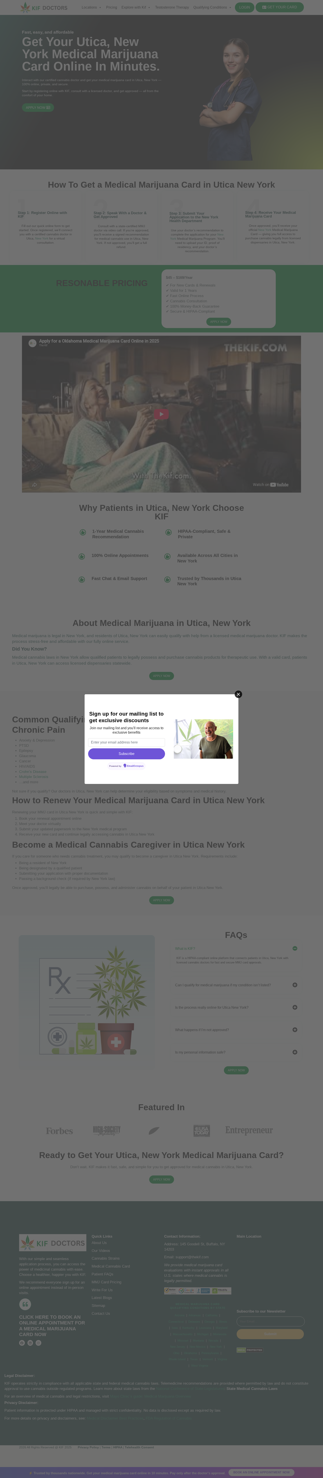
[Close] (238, 694)
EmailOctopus (135, 766)
